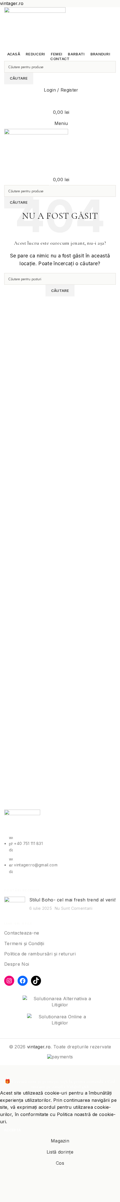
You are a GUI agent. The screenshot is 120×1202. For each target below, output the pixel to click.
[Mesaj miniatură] (14, 905)
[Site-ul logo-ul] (35, 28)
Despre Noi (16, 964)
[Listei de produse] (60, 101)
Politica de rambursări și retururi (40, 954)
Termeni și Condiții (24, 943)
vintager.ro (39, 1046)
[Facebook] (23, 981)
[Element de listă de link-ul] (60, 855)
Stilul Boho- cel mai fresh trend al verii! (72, 900)
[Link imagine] (22, 821)
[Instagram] (9, 981)
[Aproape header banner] (7, 1072)
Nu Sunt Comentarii (73, 908)
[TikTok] (36, 981)
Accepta (12, 1130)
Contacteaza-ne (21, 933)
